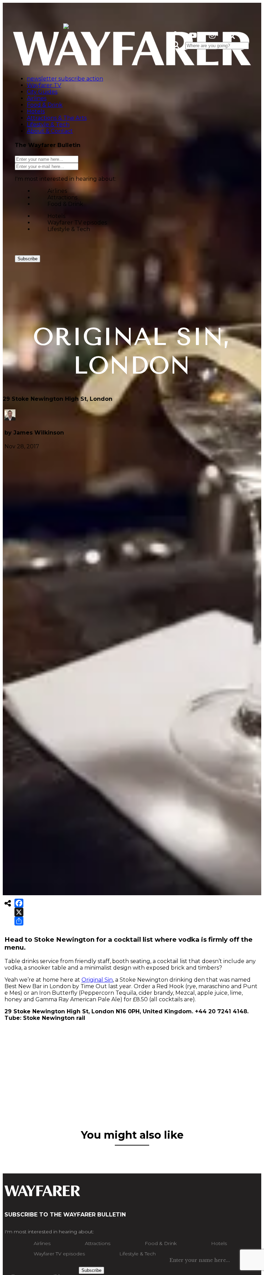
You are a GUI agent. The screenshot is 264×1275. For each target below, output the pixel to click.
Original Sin (97, 979)
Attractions (62, 197)
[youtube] (192, 35)
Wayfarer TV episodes (77, 222)
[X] (18, 912)
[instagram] (212, 35)
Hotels (56, 216)
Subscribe (27, 258)
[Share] (18, 921)
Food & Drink (65, 204)
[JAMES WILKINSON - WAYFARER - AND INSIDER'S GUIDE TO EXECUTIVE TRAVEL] (66, 25)
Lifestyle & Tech (68, 229)
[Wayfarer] (42, 1193)
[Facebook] (18, 903)
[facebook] (174, 35)
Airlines (57, 191)
